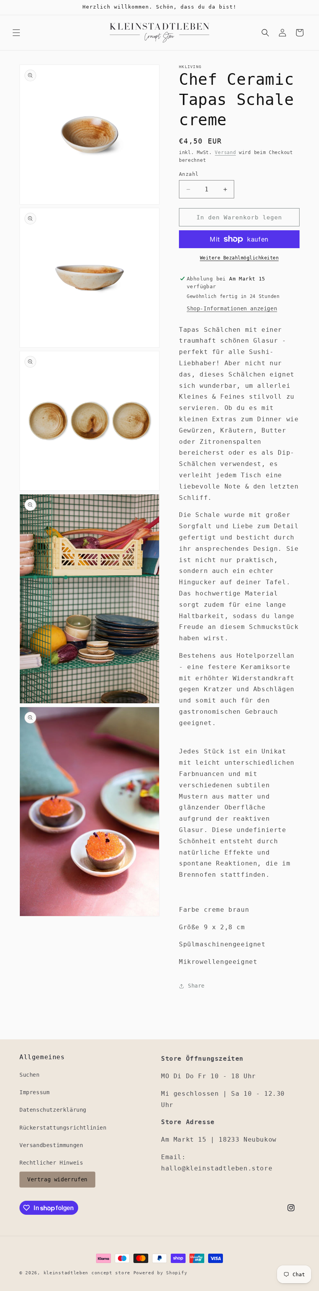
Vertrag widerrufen (57, 1179)
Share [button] (196, 986)
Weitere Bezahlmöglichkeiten (239, 258)
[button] (16, 32)
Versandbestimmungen (51, 1145)
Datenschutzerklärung (52, 1110)
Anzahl (188, 174)
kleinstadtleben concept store (87, 1272)
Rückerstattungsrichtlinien (63, 1128)
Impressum (34, 1092)
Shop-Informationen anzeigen (232, 308)
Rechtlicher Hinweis (51, 1163)
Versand (225, 152)
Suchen (29, 1075)
